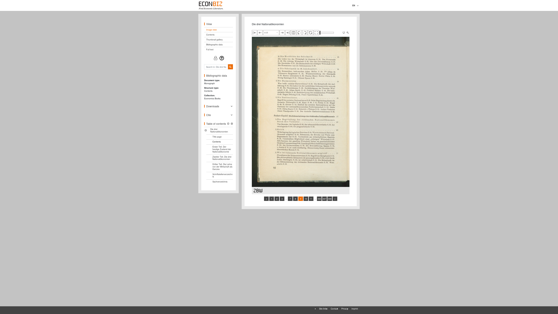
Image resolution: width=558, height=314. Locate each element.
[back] (266, 199)
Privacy (344, 308)
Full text (209, 49)
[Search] (230, 66)
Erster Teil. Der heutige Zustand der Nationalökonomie (221, 149)
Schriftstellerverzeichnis (222, 175)
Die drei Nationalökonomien (219, 130)
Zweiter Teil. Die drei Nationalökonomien (221, 158)
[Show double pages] (293, 32)
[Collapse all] (228, 124)
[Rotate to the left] (299, 32)
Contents (210, 34)
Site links (323, 308)
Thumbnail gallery (214, 39)
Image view (211, 29)
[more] (335, 199)
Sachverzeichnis (219, 181)
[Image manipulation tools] (347, 33)
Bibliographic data (214, 44)
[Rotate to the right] (304, 32)
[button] (218, 58)
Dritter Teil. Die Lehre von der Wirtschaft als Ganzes (222, 167)
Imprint (355, 308)
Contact (334, 308)
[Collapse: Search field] (359, 5)
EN (353, 5)
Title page (217, 136)
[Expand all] (232, 124)
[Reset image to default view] (310, 32)
